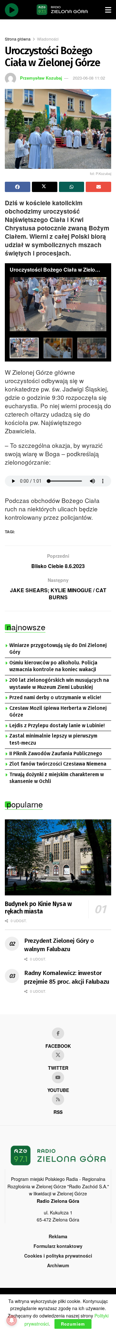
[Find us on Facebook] (58, 1033)
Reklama (58, 1236)
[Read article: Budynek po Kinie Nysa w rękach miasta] (58, 857)
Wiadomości (48, 39)
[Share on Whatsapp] (71, 187)
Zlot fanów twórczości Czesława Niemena (57, 764)
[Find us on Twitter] (58, 1055)
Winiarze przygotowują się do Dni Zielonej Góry (58, 648)
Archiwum (58, 1265)
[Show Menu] (108, 9)
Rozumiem (73, 1324)
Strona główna (18, 39)
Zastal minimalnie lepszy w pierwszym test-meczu (53, 739)
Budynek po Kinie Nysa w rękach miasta (38, 907)
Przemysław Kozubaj (41, 78)
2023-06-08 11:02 (89, 78)
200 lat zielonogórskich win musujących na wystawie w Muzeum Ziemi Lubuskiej (59, 683)
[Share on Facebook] (17, 187)
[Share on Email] (98, 187)
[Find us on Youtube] (58, 1077)
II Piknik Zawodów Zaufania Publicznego (55, 754)
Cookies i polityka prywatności (58, 1255)
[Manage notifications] (11, 1320)
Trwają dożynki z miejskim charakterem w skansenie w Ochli (56, 778)
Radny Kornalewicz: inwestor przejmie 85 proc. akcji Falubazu (66, 977)
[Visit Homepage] (62, 9)
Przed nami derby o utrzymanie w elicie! (55, 697)
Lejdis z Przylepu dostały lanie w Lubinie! (57, 726)
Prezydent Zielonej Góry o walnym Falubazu (59, 945)
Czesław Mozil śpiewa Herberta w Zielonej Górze (58, 711)
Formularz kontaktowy (58, 1246)
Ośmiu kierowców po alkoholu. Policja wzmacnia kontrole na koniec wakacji (53, 666)
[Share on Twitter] (44, 187)
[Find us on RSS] (58, 1099)
